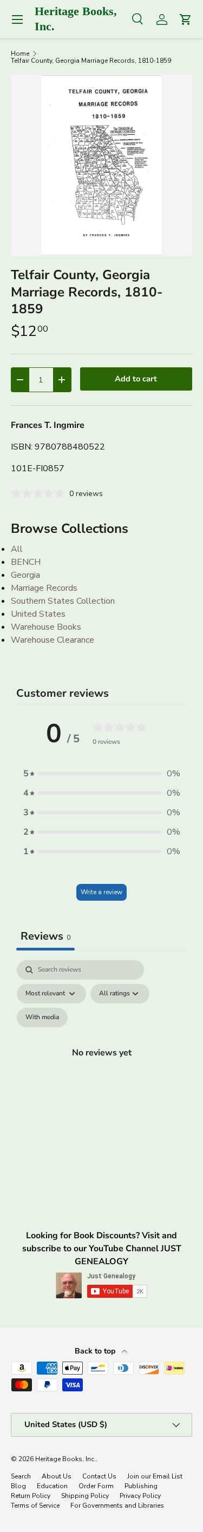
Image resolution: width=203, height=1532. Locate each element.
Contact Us (99, 1476)
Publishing (141, 1486)
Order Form (96, 1486)
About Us (56, 1476)
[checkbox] (42, 1017)
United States (38, 614)
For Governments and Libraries (117, 1505)
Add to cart (136, 378)
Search (21, 1476)
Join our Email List (154, 1476)
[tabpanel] (101, 1065)
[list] (101, 165)
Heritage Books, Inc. (65, 1459)
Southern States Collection (63, 601)
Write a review (101, 892)
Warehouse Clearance (52, 640)
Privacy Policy (140, 1495)
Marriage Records (44, 588)
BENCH (26, 562)
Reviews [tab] (45, 936)
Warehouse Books (46, 627)
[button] (101, 773)
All (17, 549)
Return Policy (30, 1495)
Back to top (96, 1351)
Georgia (25, 575)
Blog (18, 1486)
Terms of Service (35, 1505)
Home (20, 53)
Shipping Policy (85, 1495)
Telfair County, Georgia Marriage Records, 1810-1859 (91, 60)
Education (52, 1486)
